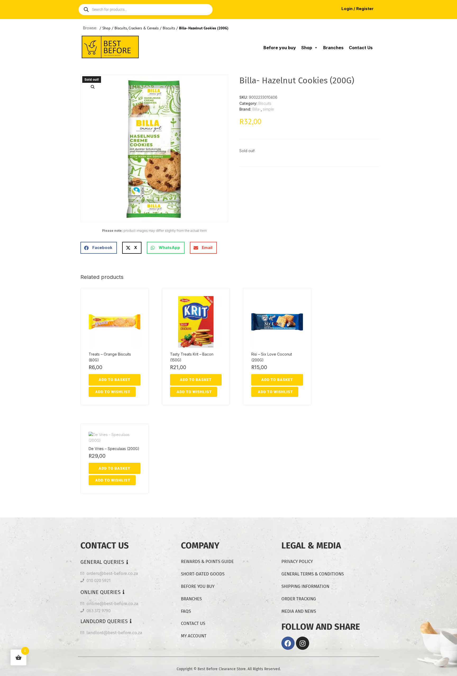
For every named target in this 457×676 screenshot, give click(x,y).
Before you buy (279, 47)
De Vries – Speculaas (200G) (114, 448)
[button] (92, 86)
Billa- (256, 109)
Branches (333, 47)
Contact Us (361, 47)
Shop (106, 28)
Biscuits (169, 28)
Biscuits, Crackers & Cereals (137, 28)
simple (268, 109)
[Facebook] (288, 643)
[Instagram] (302, 643)
